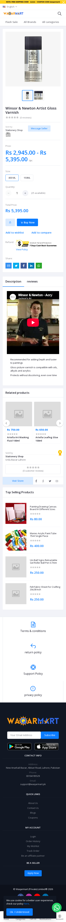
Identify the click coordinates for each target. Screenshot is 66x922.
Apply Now (33, 873)
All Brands (30, 22)
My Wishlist (33, 846)
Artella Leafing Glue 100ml (47, 439)
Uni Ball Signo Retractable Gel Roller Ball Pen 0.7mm (43, 561)
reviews (32, 281)
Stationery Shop (14, 130)
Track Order (33, 850)
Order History (33, 841)
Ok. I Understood (19, 912)
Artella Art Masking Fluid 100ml (18, 439)
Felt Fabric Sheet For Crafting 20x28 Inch (45, 588)
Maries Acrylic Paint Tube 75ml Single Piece (43, 535)
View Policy (22, 249)
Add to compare (41, 232)
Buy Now (28, 222)
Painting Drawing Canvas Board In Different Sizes (43, 508)
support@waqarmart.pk (33, 784)
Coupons (33, 817)
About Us (33, 803)
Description (13, 281)
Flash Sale (11, 22)
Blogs (33, 812)
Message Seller (39, 128)
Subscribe (49, 735)
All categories (50, 22)
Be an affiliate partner (33, 855)
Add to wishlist (15, 232)
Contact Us (33, 808)
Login (33, 836)
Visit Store (18, 480)
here (26, 903)
